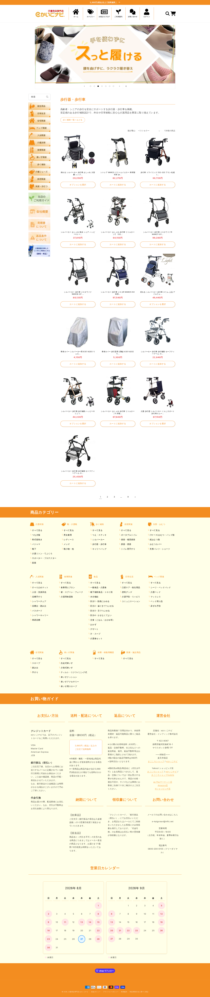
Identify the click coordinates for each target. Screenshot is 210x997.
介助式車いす (66, 667)
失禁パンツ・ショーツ (159, 549)
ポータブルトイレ (128, 535)
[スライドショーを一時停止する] (125, 86)
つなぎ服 (35, 535)
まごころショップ (156, 761)
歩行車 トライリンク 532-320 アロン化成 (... (158, 173)
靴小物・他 (68, 549)
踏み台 (34, 667)
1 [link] (100, 497)
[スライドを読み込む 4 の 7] (102, 86)
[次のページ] (135, 497)
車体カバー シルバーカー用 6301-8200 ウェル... (78, 353)
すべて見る (37, 530)
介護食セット (96, 638)
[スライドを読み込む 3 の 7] (98, 86)
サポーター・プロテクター (43, 558)
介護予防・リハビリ (130, 596)
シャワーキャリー (39, 615)
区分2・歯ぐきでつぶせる (102, 606)
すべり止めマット (39, 587)
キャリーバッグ (99, 549)
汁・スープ (95, 634)
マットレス (155, 596)
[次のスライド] (119, 86)
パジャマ (35, 544)
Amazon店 (163, 785)
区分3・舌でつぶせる (100, 610)
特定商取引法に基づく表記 (139, 992)
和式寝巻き (36, 539)
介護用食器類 (66, 596)
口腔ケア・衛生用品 (130, 587)
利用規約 (124, 992)
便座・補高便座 (127, 539)
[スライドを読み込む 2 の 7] (94, 86)
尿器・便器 (125, 544)
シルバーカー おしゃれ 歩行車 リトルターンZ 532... (118, 233)
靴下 (33, 549)
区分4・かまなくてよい (101, 615)
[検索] (47, 97)
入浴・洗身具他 (38, 592)
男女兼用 (67, 535)
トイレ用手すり (127, 549)
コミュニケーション (130, 601)
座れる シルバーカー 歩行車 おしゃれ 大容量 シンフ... (78, 173)
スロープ (35, 663)
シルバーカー (98, 539)
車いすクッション (68, 677)
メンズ (66, 544)
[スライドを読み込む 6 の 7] (110, 86)
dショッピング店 (162, 789)
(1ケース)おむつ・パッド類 (161, 535)
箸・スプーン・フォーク (71, 592)
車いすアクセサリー (69, 681)
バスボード (36, 610)
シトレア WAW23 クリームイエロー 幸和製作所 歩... (117, 173)
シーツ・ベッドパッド (160, 587)
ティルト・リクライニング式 (73, 672)
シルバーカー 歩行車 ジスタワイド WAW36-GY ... (78, 293)
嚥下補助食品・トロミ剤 (101, 592)
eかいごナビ (172, 761)
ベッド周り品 (156, 601)
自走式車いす (66, 663)
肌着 (33, 563)
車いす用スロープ (68, 686)
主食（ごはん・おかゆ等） (102, 620)
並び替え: (132, 131)
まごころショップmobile (162, 775)
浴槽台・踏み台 (38, 606)
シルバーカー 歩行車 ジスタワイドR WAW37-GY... (157, 233)
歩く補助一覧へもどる (72, 120)
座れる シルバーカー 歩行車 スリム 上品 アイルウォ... (157, 293)
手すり (34, 672)
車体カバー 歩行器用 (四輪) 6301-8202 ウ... (118, 353)
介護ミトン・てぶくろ (41, 553)
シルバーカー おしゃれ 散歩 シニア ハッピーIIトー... (78, 233)
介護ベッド (155, 592)
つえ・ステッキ (99, 535)
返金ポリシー (96, 992)
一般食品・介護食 (98, 587)
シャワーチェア (38, 601)
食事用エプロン (67, 587)
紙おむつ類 (154, 539)
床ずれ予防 (155, 606)
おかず (93, 624)
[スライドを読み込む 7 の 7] (113, 86)
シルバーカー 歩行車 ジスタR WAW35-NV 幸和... (118, 293)
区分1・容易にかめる (99, 601)
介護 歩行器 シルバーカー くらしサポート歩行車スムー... (158, 412)
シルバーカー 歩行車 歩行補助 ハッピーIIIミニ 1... (78, 412)
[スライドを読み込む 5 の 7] (106, 86)
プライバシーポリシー (110, 992)
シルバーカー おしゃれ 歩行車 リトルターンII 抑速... (118, 412)
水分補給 (94, 596)
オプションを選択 (78, 185)
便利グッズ (126, 592)
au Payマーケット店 (162, 782)
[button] (90, 13)
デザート (94, 629)
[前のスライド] (84, 86)
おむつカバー (155, 544)
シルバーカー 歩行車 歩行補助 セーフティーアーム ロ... (158, 353)
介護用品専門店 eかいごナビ (78, 992)
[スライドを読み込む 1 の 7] (90, 86)
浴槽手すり (36, 596)
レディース (68, 539)
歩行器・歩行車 (99, 544)
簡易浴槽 (35, 620)
